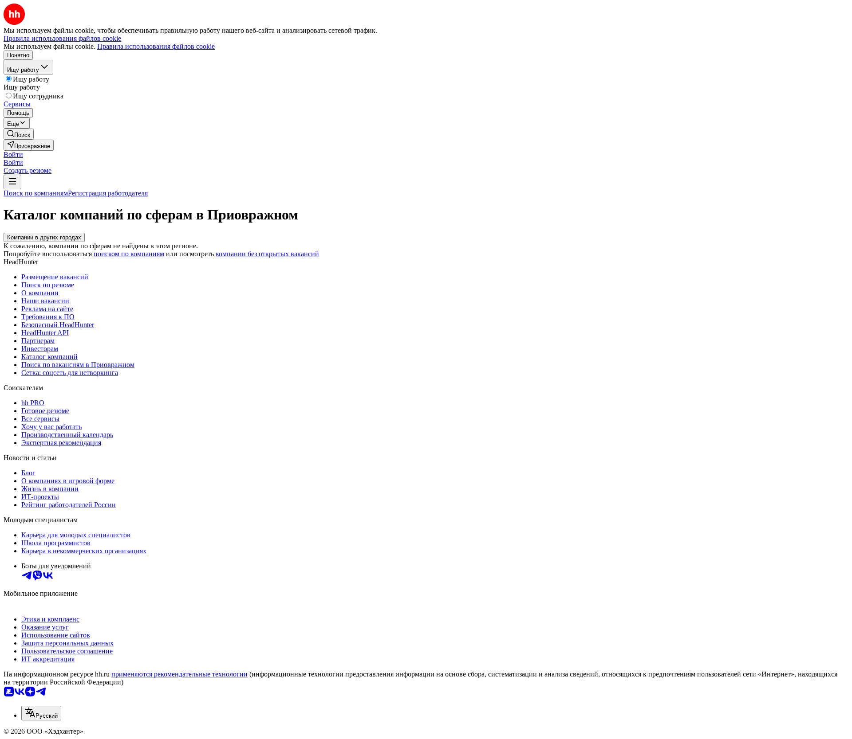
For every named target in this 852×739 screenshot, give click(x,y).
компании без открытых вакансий (267, 254)
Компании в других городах (44, 237)
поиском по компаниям (129, 254)
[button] (13, 154)
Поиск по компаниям (36, 193)
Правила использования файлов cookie (156, 46)
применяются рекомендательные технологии (179, 674)
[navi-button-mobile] (12, 182)
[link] (19, 134)
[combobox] (41, 713)
